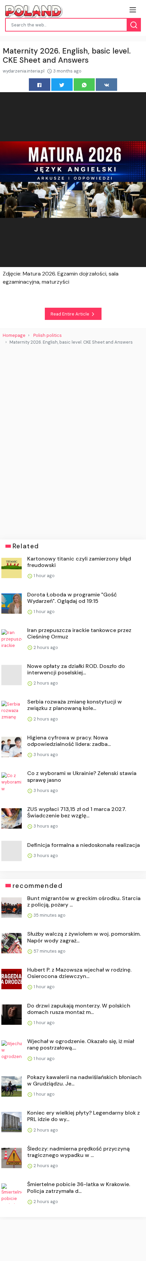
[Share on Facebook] (39, 84)
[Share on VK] (106, 84)
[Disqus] (73, 439)
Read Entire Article (70, 314)
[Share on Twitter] (62, 84)
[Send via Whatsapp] (84, 84)
